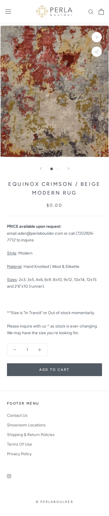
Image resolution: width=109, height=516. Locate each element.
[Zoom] (97, 37)
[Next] (68, 168)
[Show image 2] (57, 169)
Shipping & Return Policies (31, 434)
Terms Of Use (19, 444)
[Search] (91, 11)
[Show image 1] (51, 169)
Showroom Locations (26, 425)
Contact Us (17, 415)
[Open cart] (101, 12)
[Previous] (41, 168)
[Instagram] (9, 476)
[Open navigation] (8, 11)
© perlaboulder (54, 502)
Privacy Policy (19, 453)
